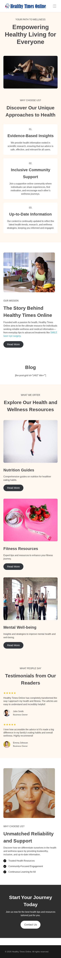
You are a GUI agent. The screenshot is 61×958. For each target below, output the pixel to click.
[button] (30, 924)
